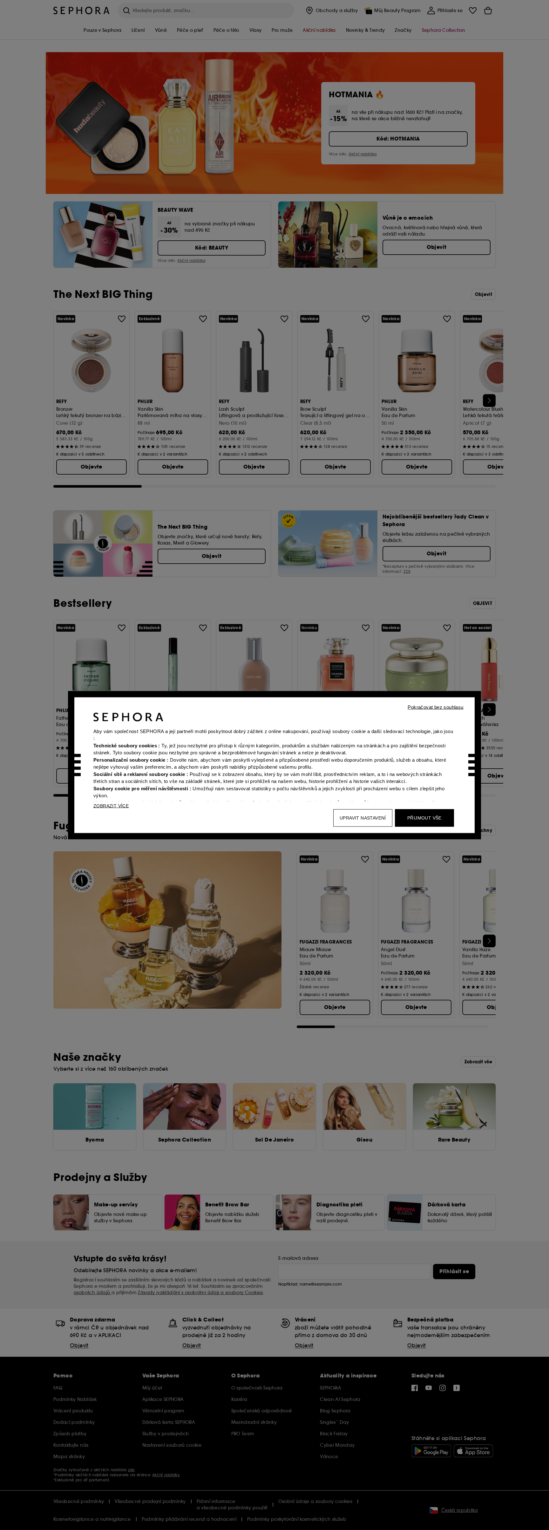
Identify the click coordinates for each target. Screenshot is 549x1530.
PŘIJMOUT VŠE (424, 817)
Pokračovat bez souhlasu (435, 707)
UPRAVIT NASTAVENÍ (363, 817)
